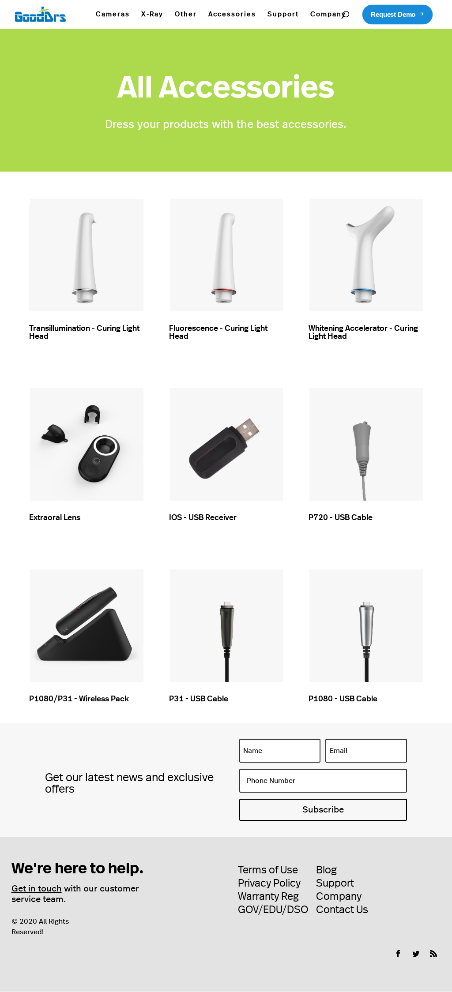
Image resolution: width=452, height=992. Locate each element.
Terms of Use (268, 870)
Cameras (113, 14)
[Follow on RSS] (433, 954)
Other (186, 14)
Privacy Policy (269, 883)
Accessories (232, 14)
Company (328, 14)
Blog (326, 870)
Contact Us (342, 910)
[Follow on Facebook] (398, 954)
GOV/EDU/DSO (273, 910)
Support (283, 14)
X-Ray (152, 14)
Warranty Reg (268, 896)
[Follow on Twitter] (416, 954)
